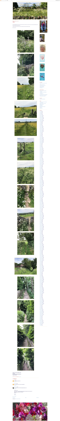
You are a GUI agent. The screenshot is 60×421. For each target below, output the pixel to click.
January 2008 (41, 310)
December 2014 (41, 237)
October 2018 (41, 195)
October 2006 (41, 323)
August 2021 (41, 164)
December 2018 (41, 193)
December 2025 (41, 117)
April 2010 (41, 286)
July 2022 (41, 154)
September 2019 (41, 185)
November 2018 (41, 194)
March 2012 (41, 265)
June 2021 (41, 166)
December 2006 (41, 322)
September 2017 (41, 207)
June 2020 (41, 177)
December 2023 (41, 139)
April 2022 (41, 157)
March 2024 (41, 136)
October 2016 (41, 217)
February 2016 (41, 224)
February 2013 (41, 255)
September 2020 (41, 174)
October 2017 (41, 206)
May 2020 (41, 178)
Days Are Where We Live (42, 84)
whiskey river (41, 108)
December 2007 (41, 311)
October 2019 (41, 184)
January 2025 (41, 127)
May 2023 (41, 145)
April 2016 (41, 222)
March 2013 (41, 254)
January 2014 (41, 245)
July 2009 (41, 294)
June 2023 (41, 144)
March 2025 (41, 125)
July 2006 (41, 324)
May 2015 (41, 232)
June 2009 (41, 295)
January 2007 (41, 321)
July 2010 (41, 283)
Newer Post (14, 397)
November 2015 (41, 227)
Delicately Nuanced (42, 104)
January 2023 (41, 149)
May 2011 (41, 274)
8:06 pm (15, 385)
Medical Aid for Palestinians (42, 106)
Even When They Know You (42, 85)
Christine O (15, 383)
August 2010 (41, 282)
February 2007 (41, 320)
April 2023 (41, 146)
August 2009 (41, 293)
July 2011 (41, 272)
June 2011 (41, 273)
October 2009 (41, 291)
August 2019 (41, 186)
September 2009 (41, 292)
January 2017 (41, 214)
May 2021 (41, 167)
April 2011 (41, 275)
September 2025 (41, 120)
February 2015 (41, 235)
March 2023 (41, 147)
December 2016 (41, 215)
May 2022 (41, 156)
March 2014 (41, 243)
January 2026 (41, 116)
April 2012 (41, 264)
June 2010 (41, 284)
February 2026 (41, 115)
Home (25, 397)
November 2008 (41, 301)
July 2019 (41, 187)
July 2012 (41, 261)
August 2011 (41, 271)
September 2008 (41, 303)
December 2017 (41, 204)
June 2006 (41, 325)
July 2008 (41, 305)
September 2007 (41, 314)
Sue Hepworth (30, 3)
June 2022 (41, 155)
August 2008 (41, 304)
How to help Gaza (41, 93)
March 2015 (41, 234)
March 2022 (41, 158)
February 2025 (41, 126)
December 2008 (41, 300)
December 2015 (41, 226)
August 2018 (41, 197)
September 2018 (41, 196)
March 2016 (41, 223)
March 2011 (41, 276)
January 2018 (41, 203)
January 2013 (41, 256)
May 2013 (41, 252)
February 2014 (41, 244)
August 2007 (41, 315)
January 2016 (41, 225)
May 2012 (41, 263)
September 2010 (41, 281)
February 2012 (41, 266)
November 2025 (41, 118)
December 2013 (41, 246)
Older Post (38, 397)
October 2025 (41, 119)
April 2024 (41, 135)
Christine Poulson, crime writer (43, 103)
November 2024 (41, 129)
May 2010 (41, 285)
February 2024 (41, 137)
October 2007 (41, 313)
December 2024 (41, 128)
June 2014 (41, 242)
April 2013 (41, 253)
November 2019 (41, 183)
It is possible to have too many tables (43, 94)
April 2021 (41, 168)
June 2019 (41, 188)
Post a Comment (14, 396)
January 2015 (41, 236)
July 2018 (41, 198)
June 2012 (41, 262)
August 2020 (41, 175)
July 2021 (41, 165)
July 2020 (41, 176)
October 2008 (41, 302)
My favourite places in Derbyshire (43, 95)
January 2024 (41, 138)
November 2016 (41, 216)
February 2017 (41, 213)
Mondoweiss (41, 107)
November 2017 (41, 205)
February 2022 (41, 159)
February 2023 (41, 148)
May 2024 (41, 134)
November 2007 (41, 312)
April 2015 (41, 233)
